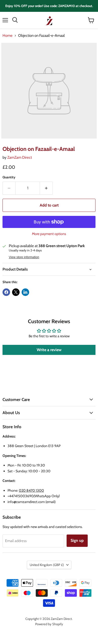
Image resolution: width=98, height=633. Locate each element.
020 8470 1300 (31, 490)
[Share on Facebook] (6, 292)
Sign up (77, 540)
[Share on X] (16, 292)
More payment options (49, 234)
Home (8, 36)
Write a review (49, 349)
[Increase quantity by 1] (46, 188)
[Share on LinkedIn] (25, 292)
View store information (24, 257)
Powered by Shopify (49, 624)
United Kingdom (47, 565)
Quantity (9, 177)
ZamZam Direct (19, 157)
